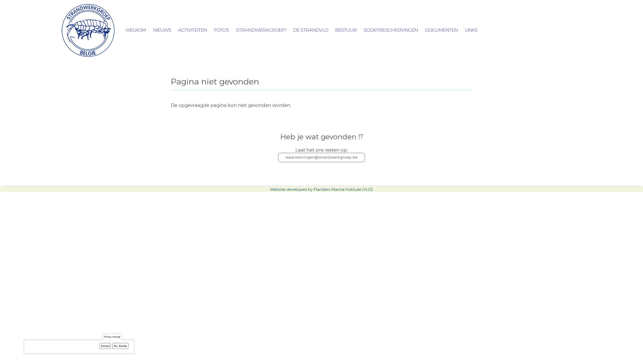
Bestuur (346, 30)
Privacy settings (112, 337)
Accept (105, 345)
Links (471, 30)
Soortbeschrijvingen (391, 30)
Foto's (221, 30)
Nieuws (162, 30)
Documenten (441, 30)
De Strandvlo (310, 30)
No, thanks (120, 345)
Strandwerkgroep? (261, 30)
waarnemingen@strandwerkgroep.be (322, 157)
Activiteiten (192, 30)
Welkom (136, 30)
